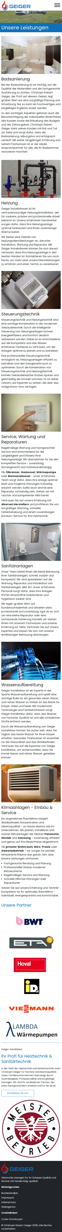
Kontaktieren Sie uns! (17, 1093)
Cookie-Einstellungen (12, 1219)
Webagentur (8, 1207)
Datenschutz (8, 1202)
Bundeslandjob (9, 1193)
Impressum (7, 1197)
